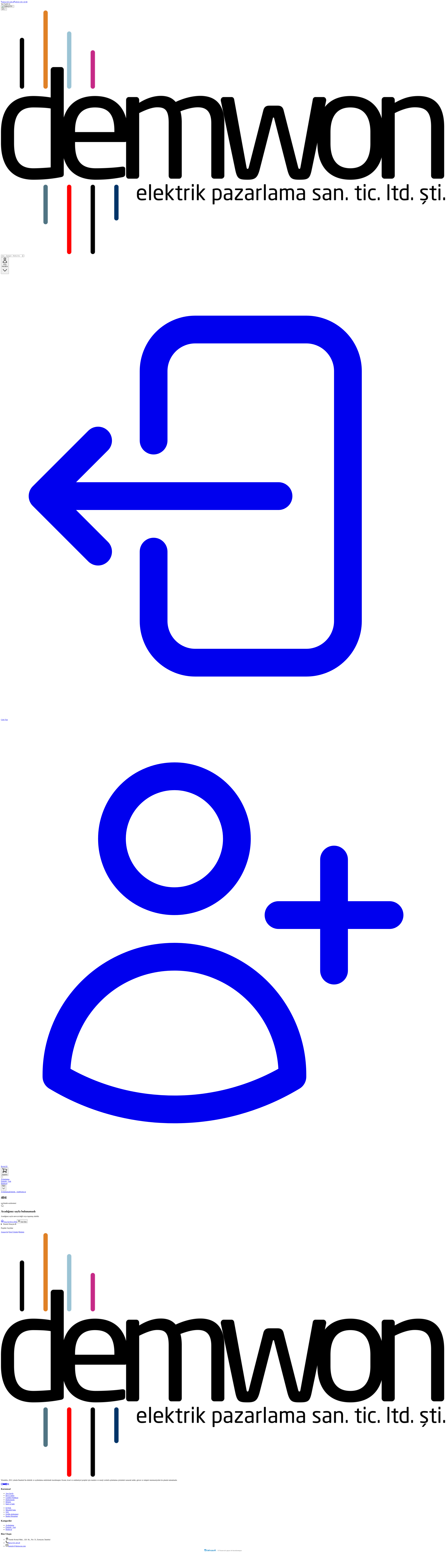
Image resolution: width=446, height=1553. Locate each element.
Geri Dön (24, 1222)
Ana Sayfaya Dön (10, 1222)
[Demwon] (223, 132)
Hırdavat (4, 1183)
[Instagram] (2, 1485)
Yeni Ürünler (13, 1232)
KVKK (8, 1508)
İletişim (21, 1232)
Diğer (3, 1186)
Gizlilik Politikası (12, 1498)
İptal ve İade (10, 1504)
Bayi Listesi (10, 1496)
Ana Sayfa (9, 1493)
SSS (7, 1512)
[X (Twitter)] (8, 1485)
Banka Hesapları (12, 1516)
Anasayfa (4, 1232)
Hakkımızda (10, 1500)
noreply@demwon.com (17, 1546)
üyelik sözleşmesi (12, 1514)
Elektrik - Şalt (6, 1181)
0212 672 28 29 (14, 1543)
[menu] (2, 1177)
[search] (23, 256)
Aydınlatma (5, 1179)
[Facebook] (6, 1485)
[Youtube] (4, 1485)
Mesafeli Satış (11, 1510)
